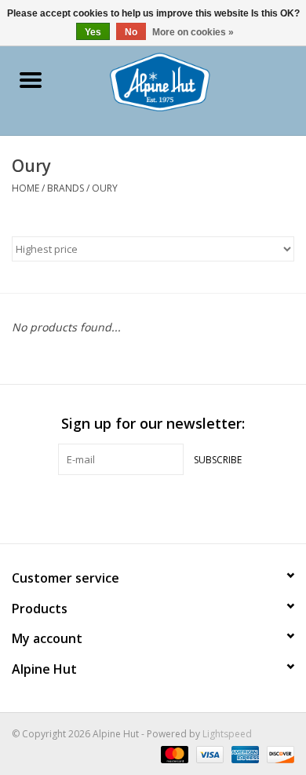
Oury (105, 188)
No (131, 32)
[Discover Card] (277, 753)
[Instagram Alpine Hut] (181, 507)
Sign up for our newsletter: (153, 423)
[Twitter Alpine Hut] (153, 507)
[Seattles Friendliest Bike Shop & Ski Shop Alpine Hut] (183, 80)
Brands (65, 188)
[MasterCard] (173, 753)
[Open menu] (30, 79)
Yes (93, 32)
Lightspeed (227, 733)
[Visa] (208, 753)
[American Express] (243, 753)
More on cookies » (193, 32)
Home (25, 188)
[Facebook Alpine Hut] (124, 507)
